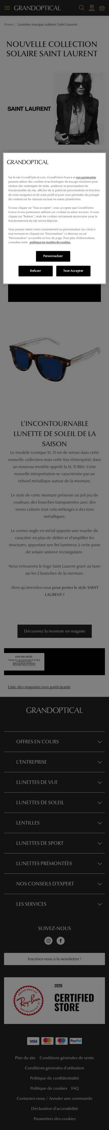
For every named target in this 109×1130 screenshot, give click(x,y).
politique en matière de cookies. (50, 242)
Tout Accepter (73, 271)
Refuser (35, 271)
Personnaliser (53, 256)
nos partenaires (86, 177)
